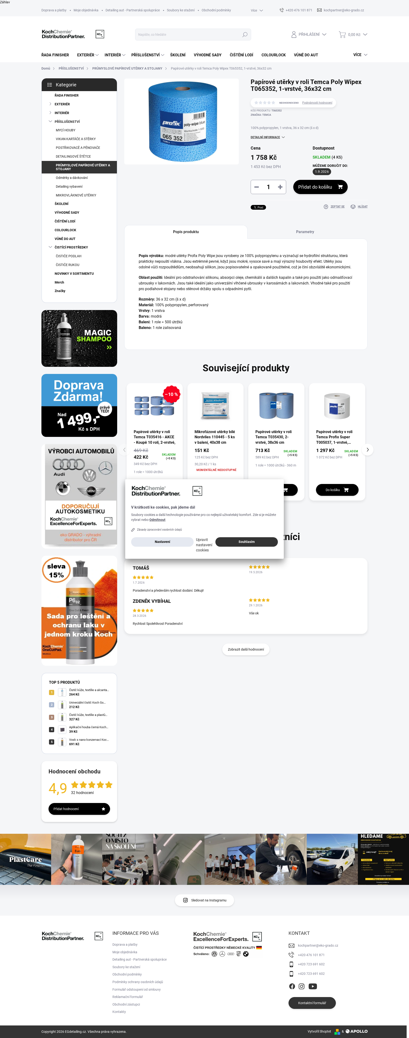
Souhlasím (247, 542)
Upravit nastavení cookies (204, 544)
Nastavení (162, 542)
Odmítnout (157, 519)
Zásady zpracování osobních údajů (159, 529)
